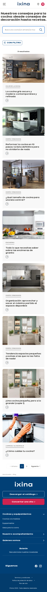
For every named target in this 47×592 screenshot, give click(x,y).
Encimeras (10, 242)
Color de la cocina (13, 86)
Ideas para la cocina (11, 528)
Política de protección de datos (22, 580)
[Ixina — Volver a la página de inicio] (23, 3)
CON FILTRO (14, 43)
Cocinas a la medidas (11, 519)
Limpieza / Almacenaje (15, 445)
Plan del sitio (23, 583)
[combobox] (23, 29)
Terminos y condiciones (22, 578)
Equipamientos (8, 523)
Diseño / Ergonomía (13, 139)
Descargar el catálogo (23, 494)
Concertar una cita (22, 502)
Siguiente (35, 466)
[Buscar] (40, 29)
